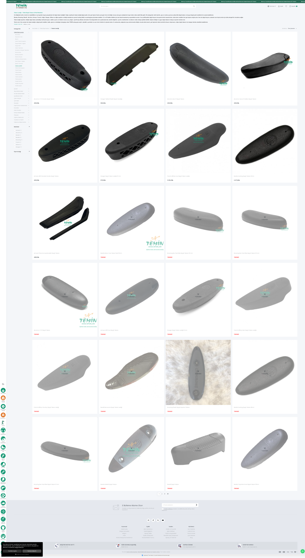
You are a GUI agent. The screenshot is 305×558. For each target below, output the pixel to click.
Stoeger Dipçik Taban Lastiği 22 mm (111, 176)
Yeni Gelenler (191, 529)
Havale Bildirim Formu (148, 537)
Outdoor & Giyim (19, 119)
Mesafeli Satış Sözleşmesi (171, 535)
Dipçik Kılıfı (17, 45)
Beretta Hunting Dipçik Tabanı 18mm (244, 407)
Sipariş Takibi (148, 533)
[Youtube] (163, 520)
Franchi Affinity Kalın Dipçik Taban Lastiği (245, 330)
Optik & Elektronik (19, 117)
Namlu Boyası (18, 56)
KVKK (124, 535)
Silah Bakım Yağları (20, 61)
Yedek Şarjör (18, 85)
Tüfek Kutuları (18, 74)
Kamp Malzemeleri (19, 112)
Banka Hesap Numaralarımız (124, 537)
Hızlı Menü (191, 526)
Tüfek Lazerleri (18, 76)
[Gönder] (196, 505)
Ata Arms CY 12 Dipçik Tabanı (42, 330)
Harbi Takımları (19, 47)
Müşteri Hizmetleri (124, 531)
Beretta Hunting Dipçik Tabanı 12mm (244, 176)
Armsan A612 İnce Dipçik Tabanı (109, 330)
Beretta (18, 137)
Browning (19, 139)
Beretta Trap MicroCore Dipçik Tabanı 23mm (246, 484)
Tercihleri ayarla (12, 551)
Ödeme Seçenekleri (170, 533)
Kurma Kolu (18, 52)
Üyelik (148, 526)
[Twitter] (158, 520)
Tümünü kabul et (31, 551)
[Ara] (194, 6)
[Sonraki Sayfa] (164, 493)
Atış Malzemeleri (18, 91)
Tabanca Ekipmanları (20, 122)
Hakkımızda (124, 529)
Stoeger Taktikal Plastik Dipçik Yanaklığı (111, 99)
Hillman (18, 144)
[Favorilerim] (286, 6)
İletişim (124, 533)
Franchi (18, 142)
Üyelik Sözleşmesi (148, 535)
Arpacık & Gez (18, 36)
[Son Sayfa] (167, 493)
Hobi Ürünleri (17, 110)
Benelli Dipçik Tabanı (173, 484)
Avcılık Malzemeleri (19, 93)
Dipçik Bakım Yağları (20, 43)
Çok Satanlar (191, 535)
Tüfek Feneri (18, 70)
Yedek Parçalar (19, 83)
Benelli (18, 135)
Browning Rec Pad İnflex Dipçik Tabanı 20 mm (246, 253)
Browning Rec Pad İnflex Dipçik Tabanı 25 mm (180, 253)
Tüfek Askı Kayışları (20, 67)
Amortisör (17, 34)
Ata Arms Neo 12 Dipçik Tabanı (175, 99)
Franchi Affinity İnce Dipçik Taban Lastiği (178, 176)
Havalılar (16, 107)
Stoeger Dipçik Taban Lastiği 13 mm (177, 330)
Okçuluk (16, 115)
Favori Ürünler (191, 533)
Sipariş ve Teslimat (171, 537)
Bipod (16, 39)
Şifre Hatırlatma (148, 529)
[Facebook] (153, 520)
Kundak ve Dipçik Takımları (22, 50)
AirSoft (15, 88)
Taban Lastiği (18, 65)
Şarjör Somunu (19, 63)
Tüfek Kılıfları (18, 72)
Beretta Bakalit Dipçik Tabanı (109, 484)
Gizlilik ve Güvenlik (171, 529)
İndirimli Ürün (191, 531)
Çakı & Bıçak (17, 98)
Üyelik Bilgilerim (148, 531)
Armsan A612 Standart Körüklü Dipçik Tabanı (46, 176)
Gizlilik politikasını (168, 508)
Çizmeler (16, 100)
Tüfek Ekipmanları (19, 32)
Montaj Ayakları (19, 54)
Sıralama (284, 28)
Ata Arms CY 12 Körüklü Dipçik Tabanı (44, 99)
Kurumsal (124, 526)
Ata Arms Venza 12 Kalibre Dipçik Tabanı (245, 99)
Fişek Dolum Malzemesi (20, 105)
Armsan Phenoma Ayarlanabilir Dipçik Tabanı (46, 253)
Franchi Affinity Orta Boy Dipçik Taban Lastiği (46, 407)
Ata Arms (19, 132)
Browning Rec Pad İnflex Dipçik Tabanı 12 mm (46, 484)
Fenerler (16, 103)
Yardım (171, 526)
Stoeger (19, 146)
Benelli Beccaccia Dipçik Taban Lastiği (111, 407)
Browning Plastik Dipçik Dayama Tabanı (178, 407)
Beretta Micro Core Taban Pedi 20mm (111, 253)
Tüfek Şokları (18, 79)
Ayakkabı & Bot (18, 96)
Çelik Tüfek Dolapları (20, 41)
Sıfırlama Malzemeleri (20, 59)
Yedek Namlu (18, 81)
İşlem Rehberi (171, 531)
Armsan (19, 130)
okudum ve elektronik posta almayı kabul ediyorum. (178, 509)
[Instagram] (148, 520)
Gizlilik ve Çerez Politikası (23, 554)
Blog (191, 537)
